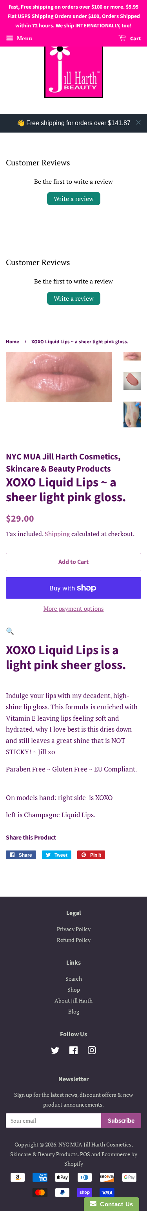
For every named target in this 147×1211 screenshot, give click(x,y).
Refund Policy (74, 940)
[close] (138, 122)
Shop (73, 989)
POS (85, 1154)
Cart (135, 39)
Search (73, 978)
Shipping (57, 533)
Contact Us (114, 1204)
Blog (73, 1011)
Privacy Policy (74, 929)
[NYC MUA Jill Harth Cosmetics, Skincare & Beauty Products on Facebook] (73, 1051)
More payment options (74, 608)
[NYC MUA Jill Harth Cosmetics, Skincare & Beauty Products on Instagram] (91, 1051)
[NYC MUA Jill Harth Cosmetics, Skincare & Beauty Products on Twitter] (55, 1051)
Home (12, 341)
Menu (23, 38)
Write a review (74, 198)
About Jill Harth (73, 1000)
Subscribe (121, 1120)
